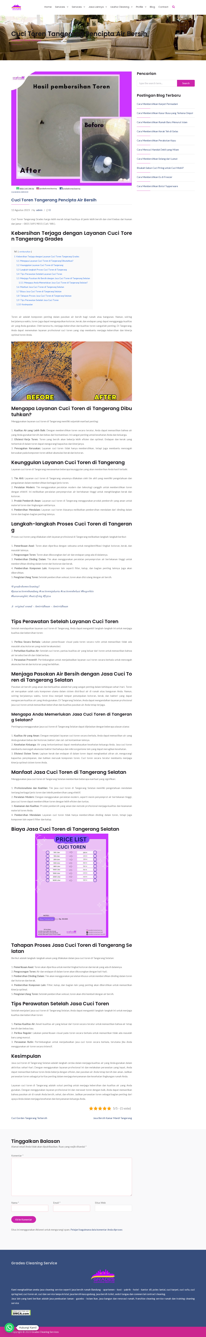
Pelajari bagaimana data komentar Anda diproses (96, 1229)
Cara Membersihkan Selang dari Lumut (157, 158)
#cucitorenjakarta (49, 591)
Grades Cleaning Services (45, 1331)
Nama (15, 1202)
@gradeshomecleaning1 (25, 586)
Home (48, 6)
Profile (140, 6)
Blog (152, 6)
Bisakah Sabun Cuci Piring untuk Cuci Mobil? (160, 167)
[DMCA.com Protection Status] (21, 1312)
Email (57, 1202)
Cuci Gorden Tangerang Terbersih (29, 1118)
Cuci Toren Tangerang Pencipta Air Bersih (54, 200)
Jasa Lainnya (96, 6)
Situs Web (100, 1202)
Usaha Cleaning (120, 6)
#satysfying (35, 596)
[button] (9, 1328)
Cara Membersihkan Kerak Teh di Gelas (157, 131)
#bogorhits (87, 591)
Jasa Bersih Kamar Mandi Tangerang (112, 1118)
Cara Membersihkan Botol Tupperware (157, 186)
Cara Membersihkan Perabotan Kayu (156, 140)
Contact (163, 6)
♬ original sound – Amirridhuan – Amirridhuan (39, 606)
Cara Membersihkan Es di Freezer (154, 177)
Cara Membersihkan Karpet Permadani (157, 103)
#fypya (47, 596)
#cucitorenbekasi (70, 591)
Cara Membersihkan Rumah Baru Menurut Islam (162, 122)
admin (39, 210)
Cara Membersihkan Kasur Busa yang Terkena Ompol (165, 113)
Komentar (17, 1155)
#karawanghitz (19, 596)
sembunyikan (25, 251)
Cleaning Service (19, 192)
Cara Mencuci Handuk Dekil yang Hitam (158, 149)
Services (60, 6)
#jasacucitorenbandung (24, 591)
